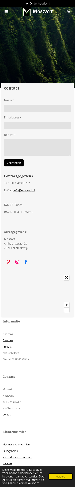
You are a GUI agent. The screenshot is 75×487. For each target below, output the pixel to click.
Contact (7, 414)
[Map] (37, 293)
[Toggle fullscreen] (66, 277)
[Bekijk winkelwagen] (68, 11)
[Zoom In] (66, 304)
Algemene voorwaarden (16, 444)
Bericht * (10, 135)
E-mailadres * (13, 117)
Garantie (7, 463)
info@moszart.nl (24, 190)
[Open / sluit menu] (6, 11)
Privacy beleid (10, 451)
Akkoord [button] (60, 476)
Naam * (9, 100)
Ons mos (8, 334)
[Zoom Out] (66, 310)
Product (7, 346)
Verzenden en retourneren (17, 457)
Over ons (8, 340)
